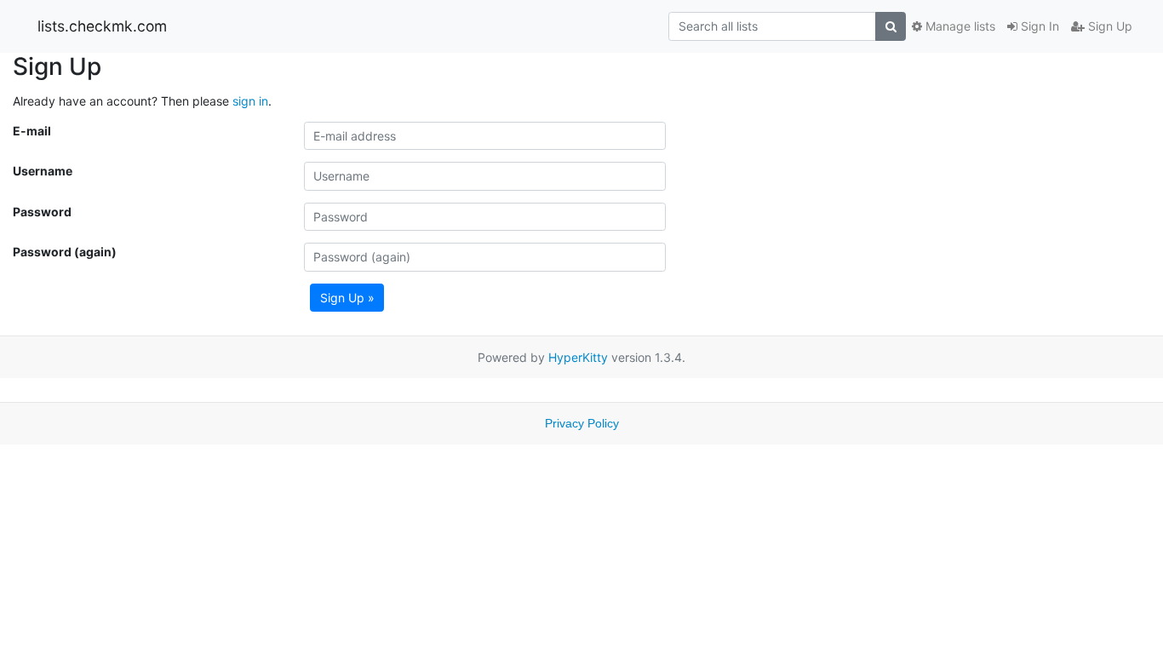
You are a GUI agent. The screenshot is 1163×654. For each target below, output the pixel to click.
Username (42, 171)
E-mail (32, 130)
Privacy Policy (582, 423)
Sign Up (1108, 26)
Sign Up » (347, 297)
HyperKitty (578, 357)
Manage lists (958, 26)
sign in (250, 101)
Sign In (1038, 26)
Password (42, 211)
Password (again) (65, 251)
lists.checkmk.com (102, 26)
